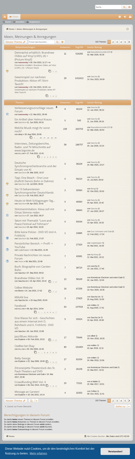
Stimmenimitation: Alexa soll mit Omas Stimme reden (34, 210)
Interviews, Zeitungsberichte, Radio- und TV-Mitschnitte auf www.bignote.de (32, 147)
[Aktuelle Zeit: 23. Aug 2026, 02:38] (127, 29)
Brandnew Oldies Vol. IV (29, 278)
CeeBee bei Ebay (24, 346)
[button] (129, 42)
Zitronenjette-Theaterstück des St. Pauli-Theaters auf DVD (35, 369)
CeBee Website (24, 287)
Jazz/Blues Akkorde (26, 336)
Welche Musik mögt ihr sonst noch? (32, 129)
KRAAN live (21, 297)
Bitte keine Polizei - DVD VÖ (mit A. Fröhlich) (36, 233)
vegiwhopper (23, 250)
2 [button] (113, 42)
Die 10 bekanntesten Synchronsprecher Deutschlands (34, 190)
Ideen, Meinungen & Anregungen (30, 36)
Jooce (21, 261)
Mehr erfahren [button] (38, 453)
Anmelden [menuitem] (126, 17)
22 (48, 138)
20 (41, 138)
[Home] (14, 7)
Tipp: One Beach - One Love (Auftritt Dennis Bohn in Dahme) (34, 179)
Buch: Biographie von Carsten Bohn (32, 268)
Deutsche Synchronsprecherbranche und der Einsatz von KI (36, 166)
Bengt (93, 189)
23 (52, 138)
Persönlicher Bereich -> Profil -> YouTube (34, 245)
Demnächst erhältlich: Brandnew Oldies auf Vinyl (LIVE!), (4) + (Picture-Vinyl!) (34, 56)
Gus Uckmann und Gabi (101, 231)
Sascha (94, 76)
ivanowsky (23, 62)
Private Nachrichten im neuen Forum (32, 256)
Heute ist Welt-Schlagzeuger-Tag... (35, 200)
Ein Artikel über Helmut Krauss (33, 119)
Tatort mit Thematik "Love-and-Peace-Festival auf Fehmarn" (33, 222)
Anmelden (20, 22)
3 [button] (117, 42)
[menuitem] (119, 16)
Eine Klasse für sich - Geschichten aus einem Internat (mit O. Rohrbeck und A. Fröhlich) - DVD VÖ (35, 323)
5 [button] (125, 42)
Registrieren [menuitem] (131, 17)
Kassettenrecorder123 (100, 52)
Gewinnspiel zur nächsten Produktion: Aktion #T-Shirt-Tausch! (32, 80)
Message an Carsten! (27, 391)
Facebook (20, 305)
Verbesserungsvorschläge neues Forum (34, 109)
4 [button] (121, 42)
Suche (8, 22)
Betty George (22, 358)
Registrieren (34, 22)
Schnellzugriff (5, 17)
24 (55, 138)
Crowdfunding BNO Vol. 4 (30, 382)
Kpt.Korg (94, 254)
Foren (15, 17)
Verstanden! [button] (115, 451)
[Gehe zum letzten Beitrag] (112, 52)
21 (44, 138)
